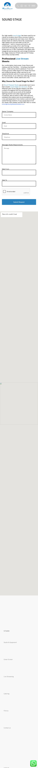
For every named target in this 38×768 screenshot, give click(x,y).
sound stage (17, 35)
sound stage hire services (18, 87)
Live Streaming (9, 676)
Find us (6, 710)
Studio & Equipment (10, 642)
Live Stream (22, 58)
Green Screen (8, 659)
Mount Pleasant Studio (11, 85)
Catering (6, 693)
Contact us (7, 728)
